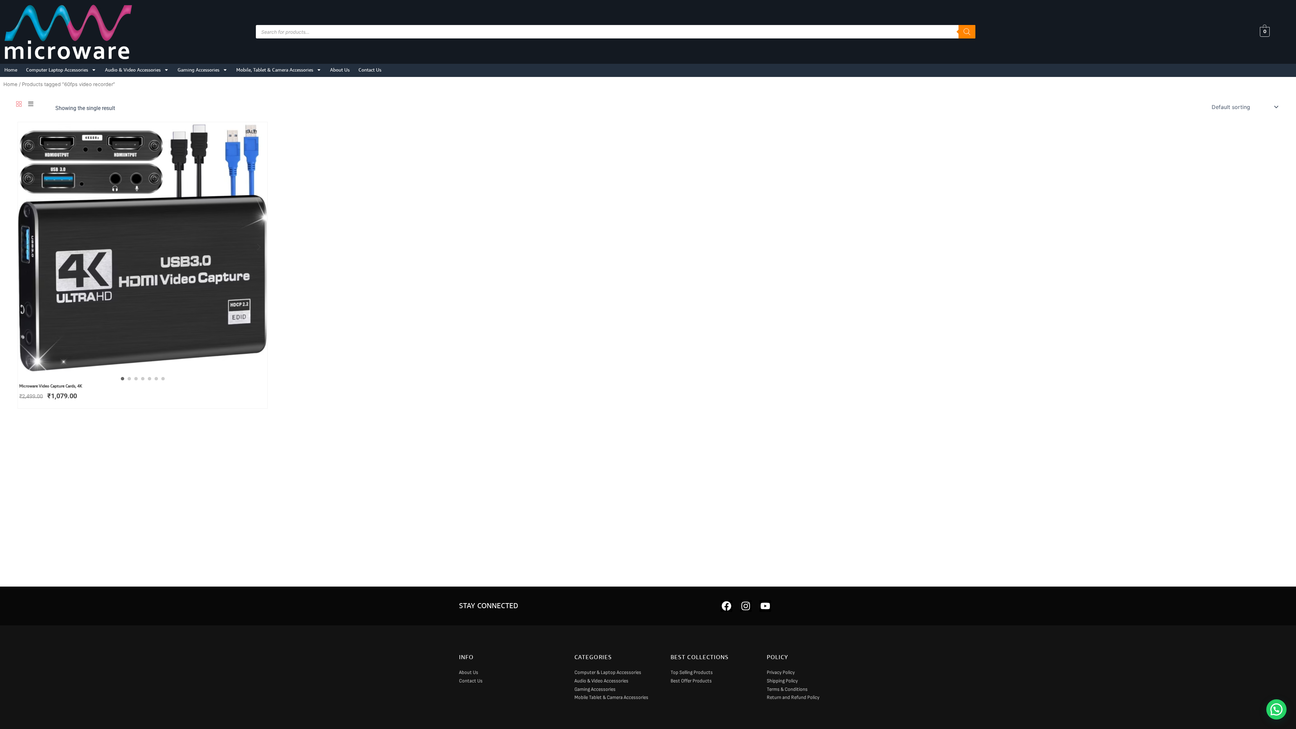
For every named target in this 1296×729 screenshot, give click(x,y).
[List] (30, 104)
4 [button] (142, 378)
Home (10, 70)
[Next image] (258, 247)
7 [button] (163, 378)
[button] (1276, 709)
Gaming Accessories (198, 70)
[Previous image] (26, 247)
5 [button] (149, 378)
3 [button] (136, 378)
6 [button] (156, 378)
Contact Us (369, 70)
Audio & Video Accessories (133, 70)
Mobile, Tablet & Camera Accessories (274, 70)
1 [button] (122, 378)
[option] (142, 247)
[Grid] (19, 104)
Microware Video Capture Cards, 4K (50, 385)
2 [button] (129, 378)
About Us (340, 70)
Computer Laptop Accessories (57, 70)
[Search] (967, 31)
